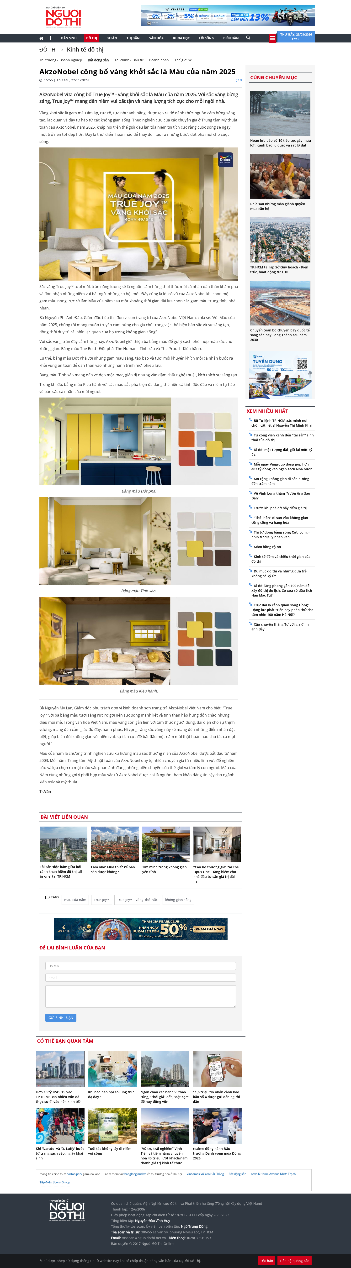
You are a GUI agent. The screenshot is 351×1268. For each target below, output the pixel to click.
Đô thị (91, 38)
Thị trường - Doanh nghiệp (60, 60)
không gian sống (178, 899)
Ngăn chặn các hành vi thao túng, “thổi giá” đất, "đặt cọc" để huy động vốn (165, 1097)
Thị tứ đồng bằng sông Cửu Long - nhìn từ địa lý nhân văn (280, 534)
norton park (74, 1174)
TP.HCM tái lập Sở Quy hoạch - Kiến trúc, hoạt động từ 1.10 (279, 269)
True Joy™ (101, 899)
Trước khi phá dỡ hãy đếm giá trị (280, 508)
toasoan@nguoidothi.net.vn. (144, 1238)
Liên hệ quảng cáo (294, 1260)
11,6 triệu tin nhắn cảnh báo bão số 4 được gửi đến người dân (216, 1097)
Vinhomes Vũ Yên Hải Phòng (205, 1174)
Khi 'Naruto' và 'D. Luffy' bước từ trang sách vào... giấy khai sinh (60, 1153)
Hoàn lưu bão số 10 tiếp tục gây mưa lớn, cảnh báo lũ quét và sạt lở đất (280, 142)
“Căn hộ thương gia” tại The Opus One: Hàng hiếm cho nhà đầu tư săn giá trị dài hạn (216, 874)
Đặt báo (267, 1260)
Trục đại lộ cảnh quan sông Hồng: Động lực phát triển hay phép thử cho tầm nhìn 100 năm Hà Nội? (282, 610)
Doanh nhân (159, 60)
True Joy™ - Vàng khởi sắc (137, 899)
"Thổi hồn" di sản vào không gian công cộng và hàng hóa (279, 520)
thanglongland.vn (134, 1174)
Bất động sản (98, 60)
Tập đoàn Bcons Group (55, 1182)
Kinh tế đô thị (84, 49)
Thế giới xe (183, 60)
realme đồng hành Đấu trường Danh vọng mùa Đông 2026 (217, 1153)
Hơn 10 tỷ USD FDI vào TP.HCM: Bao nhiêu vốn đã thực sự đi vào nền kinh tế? (58, 1097)
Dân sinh (69, 38)
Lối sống (206, 38)
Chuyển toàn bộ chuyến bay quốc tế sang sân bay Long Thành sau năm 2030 (280, 335)
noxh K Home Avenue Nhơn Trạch (273, 1174)
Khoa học (181, 38)
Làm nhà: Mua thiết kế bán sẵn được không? (113, 869)
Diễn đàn (231, 38)
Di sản (111, 38)
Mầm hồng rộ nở (267, 547)
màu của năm (75, 899)
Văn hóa (156, 38)
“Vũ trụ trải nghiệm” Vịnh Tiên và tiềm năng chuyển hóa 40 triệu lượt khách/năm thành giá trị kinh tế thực (164, 1155)
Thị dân (133, 38)
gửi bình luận (60, 1017)
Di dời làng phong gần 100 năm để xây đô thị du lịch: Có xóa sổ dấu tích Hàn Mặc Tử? (281, 590)
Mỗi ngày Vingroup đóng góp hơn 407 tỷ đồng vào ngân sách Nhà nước (281, 466)
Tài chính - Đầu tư (129, 60)
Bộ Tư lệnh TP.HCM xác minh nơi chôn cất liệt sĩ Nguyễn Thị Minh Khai (281, 423)
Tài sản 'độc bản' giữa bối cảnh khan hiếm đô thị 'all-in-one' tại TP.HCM (61, 872)
